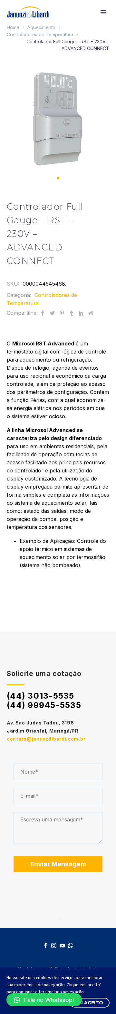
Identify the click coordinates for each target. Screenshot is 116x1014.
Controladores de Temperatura (40, 34)
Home (13, 27)
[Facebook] (42, 313)
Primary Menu (103, 12)
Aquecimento (41, 27)
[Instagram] (53, 945)
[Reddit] (91, 313)
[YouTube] (62, 945)
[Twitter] (52, 313)
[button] (58, 178)
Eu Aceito (89, 1003)
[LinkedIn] (81, 313)
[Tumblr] (71, 313)
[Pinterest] (62, 313)
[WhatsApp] (70, 945)
